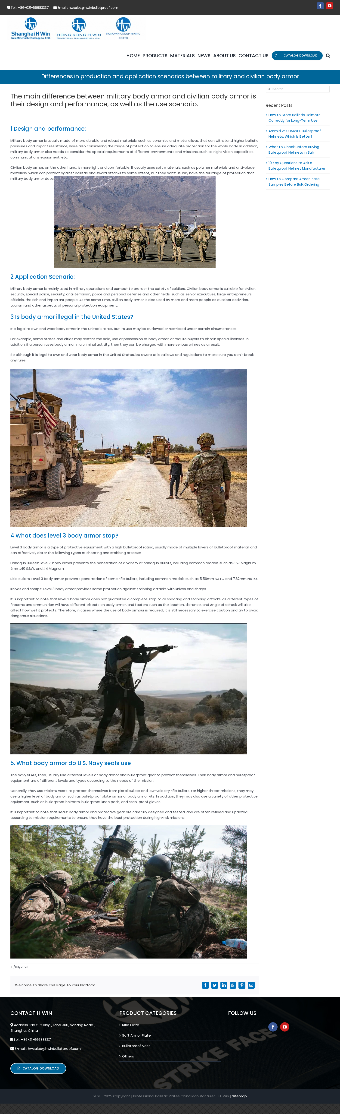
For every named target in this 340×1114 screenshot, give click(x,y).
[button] (328, 56)
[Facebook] (273, 1027)
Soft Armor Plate (136, 1035)
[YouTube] (284, 1027)
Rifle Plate (130, 1024)
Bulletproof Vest (136, 1045)
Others (128, 1056)
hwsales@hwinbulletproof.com (93, 7)
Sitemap (239, 1096)
